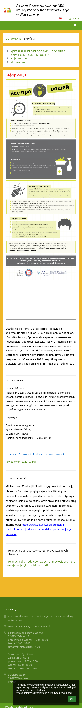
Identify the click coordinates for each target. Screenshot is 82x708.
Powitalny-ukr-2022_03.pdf (21, 461)
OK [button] (72, 699)
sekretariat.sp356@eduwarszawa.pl (29, 626)
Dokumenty (13, 38)
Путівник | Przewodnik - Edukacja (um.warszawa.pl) (35, 454)
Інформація (19, 58)
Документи (18, 62)
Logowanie (72, 18)
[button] (61, 18)
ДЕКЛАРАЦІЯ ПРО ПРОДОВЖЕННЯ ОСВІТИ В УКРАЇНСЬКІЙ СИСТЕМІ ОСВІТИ (38, 53)
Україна (29, 38)
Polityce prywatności (61, 693)
